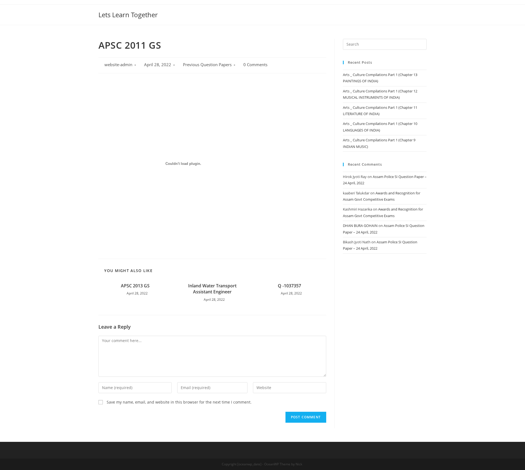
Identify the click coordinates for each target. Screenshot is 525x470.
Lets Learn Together (128, 14)
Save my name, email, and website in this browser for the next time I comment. (179, 402)
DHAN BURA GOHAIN (360, 225)
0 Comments (255, 64)
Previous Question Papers (207, 64)
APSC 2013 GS (135, 286)
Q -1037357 (289, 286)
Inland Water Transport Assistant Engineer (212, 289)
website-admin (118, 64)
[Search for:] (385, 43)
